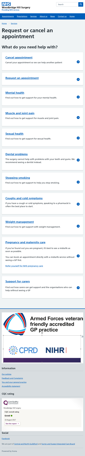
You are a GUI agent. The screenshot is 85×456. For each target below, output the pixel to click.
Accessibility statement (11, 386)
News (52, 16)
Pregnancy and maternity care (25, 242)
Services (33, 16)
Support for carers (17, 281)
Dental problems (16, 154)
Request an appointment (22, 78)
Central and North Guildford (26, 444)
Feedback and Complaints (12, 378)
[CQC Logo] (11, 403)
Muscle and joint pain (19, 113)
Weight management (19, 222)
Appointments (8, 16)
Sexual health (14, 133)
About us (43, 16)
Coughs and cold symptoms (24, 198)
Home (72, 16)
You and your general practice (14, 382)
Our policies (6, 374)
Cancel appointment (18, 57)
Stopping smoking (17, 177)
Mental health (14, 92)
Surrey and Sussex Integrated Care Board (58, 444)
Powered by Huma (9, 451)
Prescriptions (22, 16)
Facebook (6, 439)
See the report (11, 424)
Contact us (62, 16)
